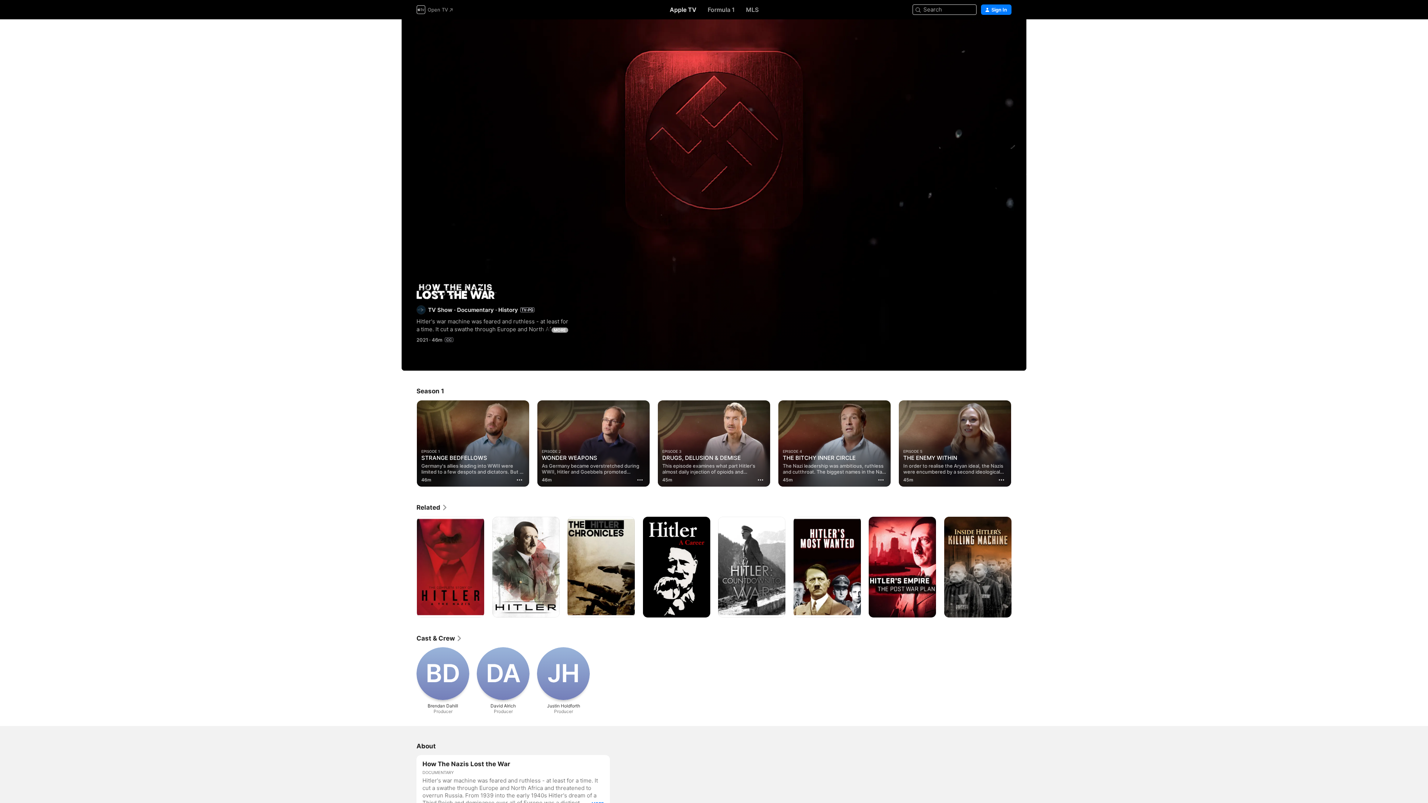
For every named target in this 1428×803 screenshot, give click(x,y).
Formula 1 (721, 9)
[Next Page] (1019, 443)
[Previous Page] (409, 443)
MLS (752, 9)
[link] (432, 507)
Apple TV (683, 9)
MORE (560, 330)
